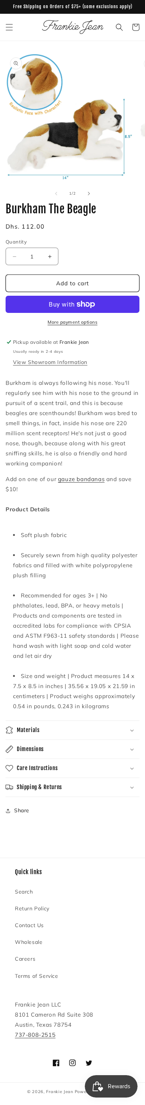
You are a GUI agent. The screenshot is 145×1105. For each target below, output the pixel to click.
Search (24, 891)
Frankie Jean (59, 1091)
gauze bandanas (81, 479)
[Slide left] (56, 193)
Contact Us (29, 925)
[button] (9, 27)
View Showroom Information (50, 362)
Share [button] (21, 810)
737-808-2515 (35, 1034)
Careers (25, 958)
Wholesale (28, 942)
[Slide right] (89, 193)
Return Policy (32, 908)
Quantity (16, 242)
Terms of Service (36, 976)
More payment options (72, 322)
